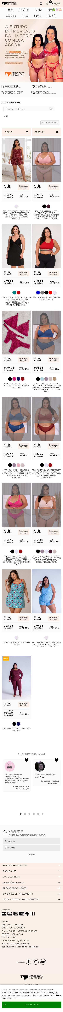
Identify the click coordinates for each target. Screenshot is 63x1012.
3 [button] (29, 813)
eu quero (31, 855)
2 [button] (24, 813)
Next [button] (61, 784)
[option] (31, 50)
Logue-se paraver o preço (23, 187)
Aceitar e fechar (31, 1005)
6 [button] (42, 813)
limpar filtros (51, 123)
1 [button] (20, 813)
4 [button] (33, 813)
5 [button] (38, 813)
